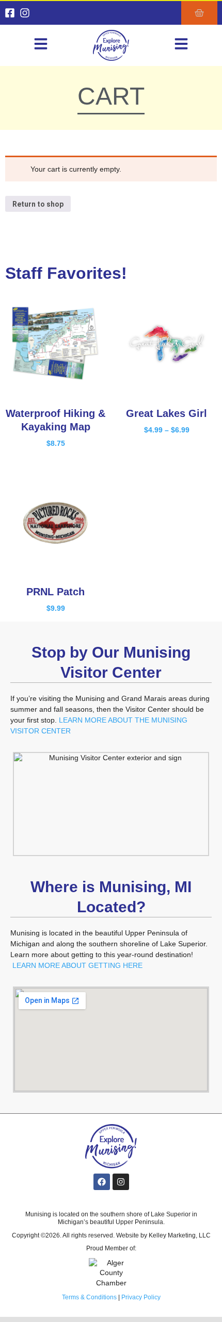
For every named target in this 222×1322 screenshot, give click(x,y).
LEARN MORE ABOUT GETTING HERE (77, 965)
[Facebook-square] (10, 13)
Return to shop (38, 204)
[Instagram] (25, 13)
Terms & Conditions (89, 1297)
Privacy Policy (141, 1297)
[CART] (199, 13)
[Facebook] (101, 1182)
